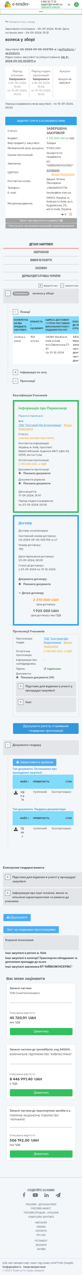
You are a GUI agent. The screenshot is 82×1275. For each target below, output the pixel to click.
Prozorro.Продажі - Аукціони (41, 1212)
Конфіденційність (12, 1266)
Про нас (41, 1235)
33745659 (53, 170)
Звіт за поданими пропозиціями (31, 929)
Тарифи (41, 1249)
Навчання (41, 1222)
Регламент (41, 1240)
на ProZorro (66, 49)
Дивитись (41, 1031)
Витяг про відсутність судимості (40, 220)
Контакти (41, 1230)
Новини (41, 1226)
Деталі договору (32, 593)
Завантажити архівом (36, 762)
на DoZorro (12, 53)
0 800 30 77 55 (48, 1)
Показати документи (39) (37, 677)
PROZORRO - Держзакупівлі (41, 1204)
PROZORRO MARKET (41, 1208)
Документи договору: (33, 579)
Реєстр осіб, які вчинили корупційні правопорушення (41, 225)
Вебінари (41, 1245)
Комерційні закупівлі (41, 1216)
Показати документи (37, 473)
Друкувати (18, 917)
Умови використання (34, 1266)
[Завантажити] (16, 793)
